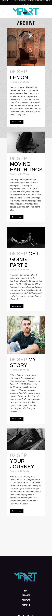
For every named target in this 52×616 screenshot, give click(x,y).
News (26, 590)
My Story (23, 362)
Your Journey (22, 463)
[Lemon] (26, 47)
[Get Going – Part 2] (26, 237)
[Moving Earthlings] (26, 142)
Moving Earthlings (26, 166)
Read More (16, 122)
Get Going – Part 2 (24, 259)
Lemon (19, 77)
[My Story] (26, 335)
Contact (26, 600)
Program (26, 595)
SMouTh (26, 605)
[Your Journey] (26, 439)
